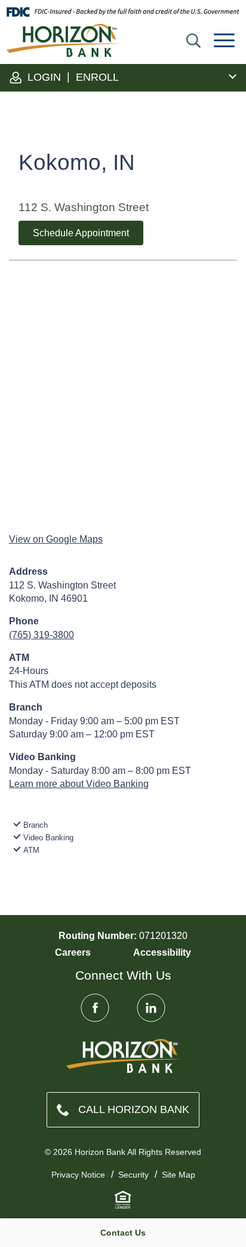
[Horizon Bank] (123, 1056)
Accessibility (162, 952)
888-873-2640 (123, 1109)
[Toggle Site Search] (193, 40)
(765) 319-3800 (41, 635)
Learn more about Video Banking (79, 784)
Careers (73, 952)
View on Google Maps (56, 539)
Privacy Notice (78, 1174)
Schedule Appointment (81, 233)
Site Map (178, 1174)
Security (133, 1174)
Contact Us (123, 1232)
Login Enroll (71, 77)
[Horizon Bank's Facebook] (95, 1007)
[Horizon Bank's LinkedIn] (151, 1007)
